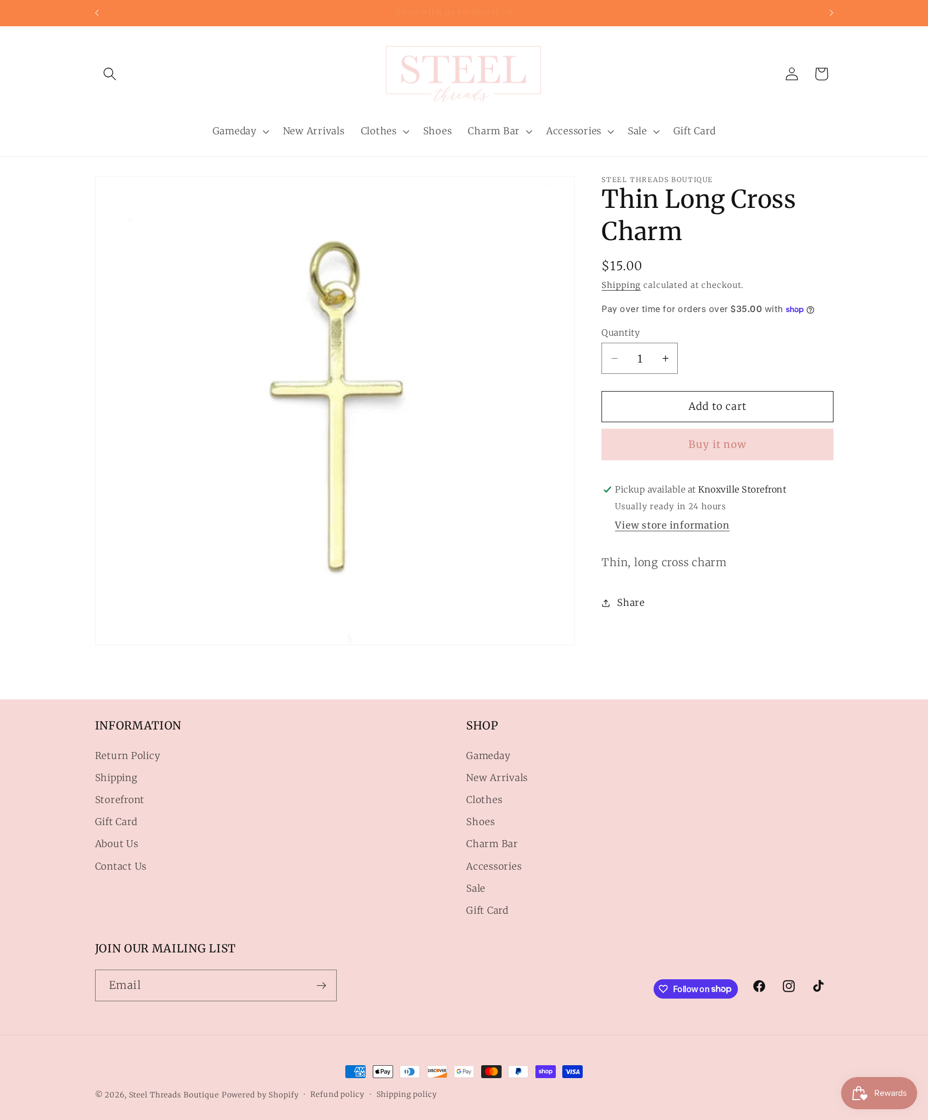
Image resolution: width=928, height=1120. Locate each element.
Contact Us (121, 866)
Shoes (480, 822)
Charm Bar (492, 844)
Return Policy (128, 756)
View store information (672, 525)
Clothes (484, 800)
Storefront (120, 800)
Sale (475, 888)
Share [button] (631, 603)
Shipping (621, 285)
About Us (117, 844)
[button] (110, 74)
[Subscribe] (321, 985)
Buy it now (717, 444)
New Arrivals (497, 778)
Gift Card (116, 822)
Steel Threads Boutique (174, 1095)
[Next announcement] (831, 13)
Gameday (488, 756)
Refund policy (337, 1094)
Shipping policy (406, 1094)
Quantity (620, 332)
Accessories (493, 866)
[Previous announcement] (96, 13)
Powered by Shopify (260, 1095)
